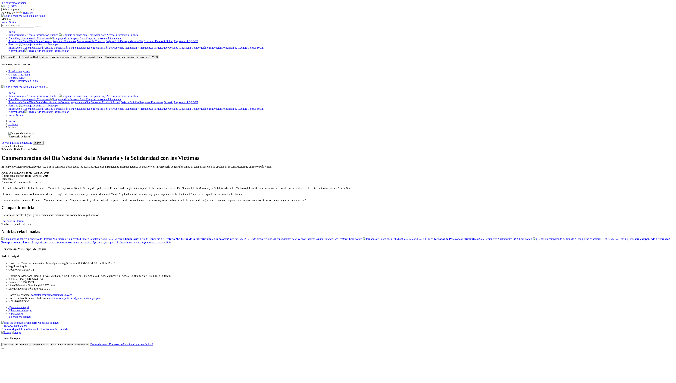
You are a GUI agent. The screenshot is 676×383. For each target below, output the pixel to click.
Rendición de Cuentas (234, 47)
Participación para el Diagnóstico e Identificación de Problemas (89, 47)
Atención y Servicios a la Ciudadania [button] (29, 38)
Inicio (11, 31)
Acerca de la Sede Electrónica (25, 41)
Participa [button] (13, 44)
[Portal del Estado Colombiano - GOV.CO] (11, 6)
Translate (28, 12)
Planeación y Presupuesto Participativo (146, 47)
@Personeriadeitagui (20, 310)
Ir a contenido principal (14, 2)
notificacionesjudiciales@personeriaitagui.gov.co (76, 298)
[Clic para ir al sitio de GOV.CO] (16, 332)
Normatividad (16, 50)
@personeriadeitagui (20, 316)
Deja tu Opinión (115, 41)
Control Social (256, 47)
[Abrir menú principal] (10, 19)
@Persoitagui (16, 313)
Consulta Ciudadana (179, 47)
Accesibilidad (61, 329)
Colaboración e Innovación (207, 47)
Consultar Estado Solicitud (158, 41)
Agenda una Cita (133, 41)
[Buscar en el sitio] (39, 26)
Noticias (13, 124)
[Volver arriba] (2, 348)
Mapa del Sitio (19, 329)
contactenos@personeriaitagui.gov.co (51, 294)
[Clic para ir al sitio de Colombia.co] (6, 332)
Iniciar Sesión (9, 22)
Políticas (6, 329)
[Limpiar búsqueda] (36, 26)
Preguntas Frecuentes (64, 41)
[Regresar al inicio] (23, 15)
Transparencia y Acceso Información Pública (33, 34)
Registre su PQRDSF (186, 41)
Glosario (47, 41)
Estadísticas (47, 329)
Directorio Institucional (14, 325)
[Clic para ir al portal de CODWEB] (28, 338)
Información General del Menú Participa (30, 47)
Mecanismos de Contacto (91, 41)
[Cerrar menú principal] (47, 87)
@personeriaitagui (18, 307)
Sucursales (34, 329)
